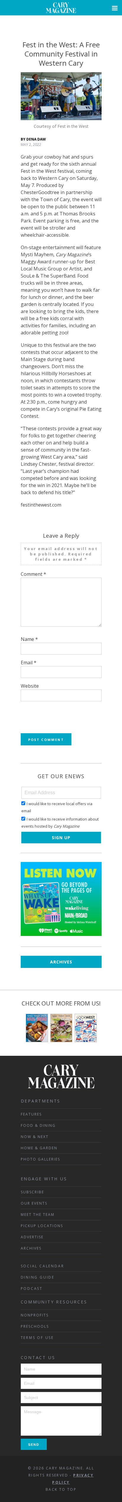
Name (29, 639)
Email (28, 662)
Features (31, 1114)
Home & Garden (39, 1147)
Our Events (34, 1203)
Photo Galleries (40, 1159)
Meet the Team (37, 1214)
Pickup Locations (42, 1225)
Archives (61, 962)
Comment (33, 574)
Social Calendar (42, 1266)
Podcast (32, 1288)
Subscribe (32, 1192)
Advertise (32, 1237)
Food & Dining (38, 1125)
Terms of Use (37, 1337)
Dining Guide (38, 1277)
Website (30, 686)
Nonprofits (35, 1315)
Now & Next (35, 1136)
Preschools (35, 1326)
